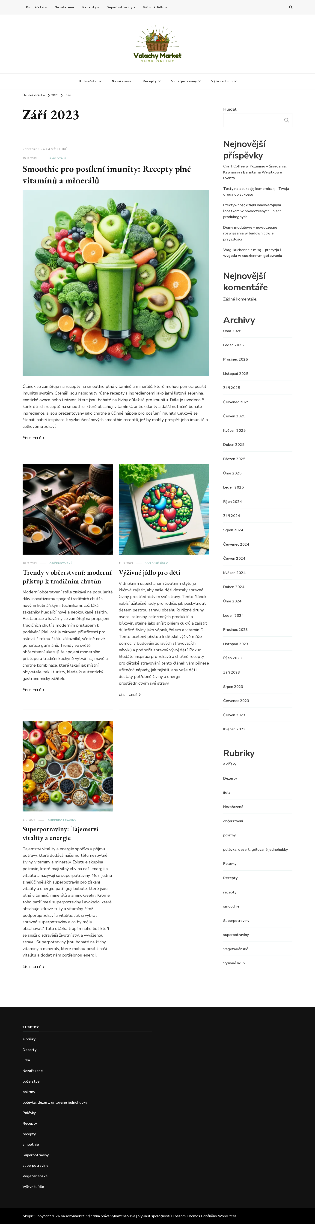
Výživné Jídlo (153, 7)
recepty (229, 892)
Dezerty (230, 778)
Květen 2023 (234, 729)
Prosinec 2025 (235, 359)
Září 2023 (231, 672)
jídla (227, 792)
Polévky (229, 863)
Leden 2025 (233, 487)
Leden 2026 (233, 345)
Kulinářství (35, 7)
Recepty (89, 7)
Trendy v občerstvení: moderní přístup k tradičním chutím (67, 577)
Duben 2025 (233, 444)
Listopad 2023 (235, 644)
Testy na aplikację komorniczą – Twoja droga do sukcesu (256, 191)
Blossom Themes (185, 1216)
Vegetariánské (235, 949)
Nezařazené (64, 7)
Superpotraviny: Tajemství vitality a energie (60, 833)
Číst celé (32, 438)
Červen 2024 (234, 558)
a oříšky (229, 764)
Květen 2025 (234, 430)
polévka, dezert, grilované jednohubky (255, 849)
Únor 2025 (232, 473)
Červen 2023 (234, 715)
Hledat (230, 109)
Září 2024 (231, 515)
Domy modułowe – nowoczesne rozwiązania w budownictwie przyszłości (250, 233)
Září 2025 (231, 387)
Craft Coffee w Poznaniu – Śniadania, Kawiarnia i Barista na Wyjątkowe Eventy (255, 172)
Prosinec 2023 (235, 629)
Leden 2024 (233, 615)
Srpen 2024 (233, 530)
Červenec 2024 (236, 544)
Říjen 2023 (232, 658)
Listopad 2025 (235, 373)
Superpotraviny (120, 7)
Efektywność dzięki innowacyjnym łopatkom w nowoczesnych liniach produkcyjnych (252, 211)
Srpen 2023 (233, 686)
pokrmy (229, 835)
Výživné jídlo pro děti (149, 572)
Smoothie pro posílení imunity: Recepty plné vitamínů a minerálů (107, 174)
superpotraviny (236, 934)
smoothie (57, 158)
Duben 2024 (233, 586)
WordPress (227, 1216)
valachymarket (73, 1216)
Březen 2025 (234, 459)
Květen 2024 (234, 572)
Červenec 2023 (236, 700)
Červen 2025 (234, 416)
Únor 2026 (232, 331)
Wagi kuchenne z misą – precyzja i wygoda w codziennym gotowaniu (252, 252)
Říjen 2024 (232, 501)
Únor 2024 (232, 601)
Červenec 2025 (236, 402)
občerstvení (60, 563)
